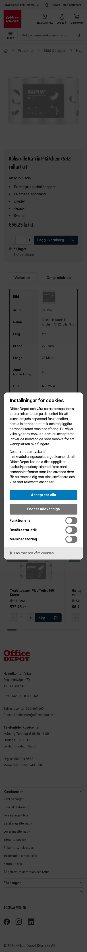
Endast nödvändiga (43, 509)
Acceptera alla (43, 495)
